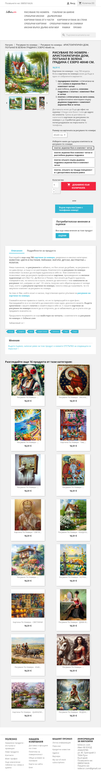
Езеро (75, 331)
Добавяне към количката (78, 186)
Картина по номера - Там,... (73, 442)
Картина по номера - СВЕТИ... (28, 532)
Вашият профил (62, 738)
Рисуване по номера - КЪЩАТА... (73, 532)
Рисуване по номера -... (28, 397)
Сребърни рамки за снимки (66, 23)
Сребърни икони (34, 16)
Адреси (55, 753)
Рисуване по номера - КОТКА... (73, 577)
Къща (11, 331)
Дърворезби (54, 16)
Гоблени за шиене (63, 12)
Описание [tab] (16, 250)
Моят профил (11, 758)
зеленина (55, 331)
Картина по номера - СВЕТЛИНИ (28, 622)
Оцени (62, 235)
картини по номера (44, 257)
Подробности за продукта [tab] (41, 250)
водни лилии (42, 331)
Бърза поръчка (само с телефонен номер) (71, 208)
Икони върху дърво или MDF (41, 27)
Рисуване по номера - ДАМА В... (73, 622)
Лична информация (61, 742)
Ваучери (56, 756)
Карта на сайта (36, 764)
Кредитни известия (61, 749)
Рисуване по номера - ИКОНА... (73, 397)
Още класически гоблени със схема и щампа (14, 765)
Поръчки (56, 746)
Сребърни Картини (35, 23)
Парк (66, 331)
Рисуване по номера (36, 12)
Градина (21, 331)
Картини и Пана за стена (72, 19)
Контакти (9, 755)
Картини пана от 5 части (39, 19)
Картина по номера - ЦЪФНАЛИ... (27, 712)
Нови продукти (12, 752)
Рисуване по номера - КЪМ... (28, 667)
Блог (31, 767)
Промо (77, 27)
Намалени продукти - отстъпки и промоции (14, 746)
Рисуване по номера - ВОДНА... (73, 712)
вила (31, 331)
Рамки (66, 27)
